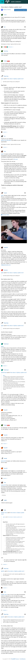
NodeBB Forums (15, 659)
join (4, 136)
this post (16, 159)
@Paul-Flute (4, 140)
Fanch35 (5, 410)
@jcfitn (2, 571)
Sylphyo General (7, 9)
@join (2, 53)
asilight (5, 500)
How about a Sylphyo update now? (15, 78)
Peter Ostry (6, 76)
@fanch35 (3, 461)
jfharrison (6, 270)
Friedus (5, 61)
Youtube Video (5, 214)
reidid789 (6, 247)
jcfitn (5, 510)
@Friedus (9, 140)
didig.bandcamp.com (6, 265)
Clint (5, 151)
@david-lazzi (4, 372)
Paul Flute (6, 51)
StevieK (5, 458)
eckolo (5, 14)
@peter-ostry (4, 512)
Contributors (23, 659)
